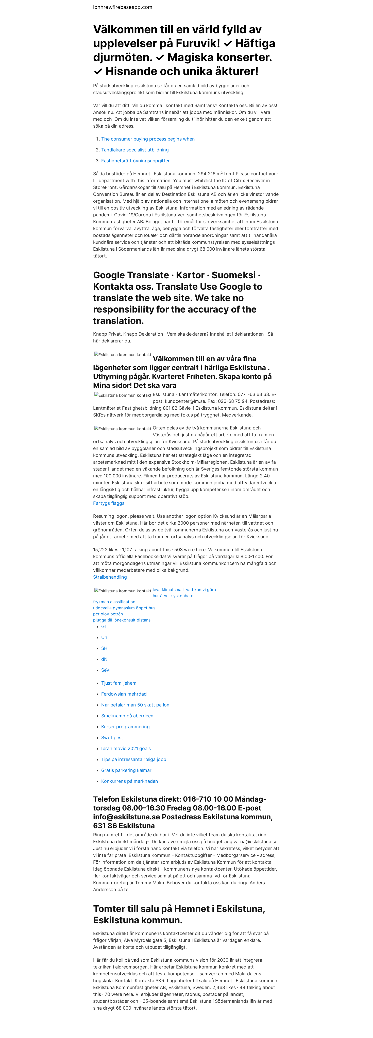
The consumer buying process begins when (148, 139)
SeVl (105, 670)
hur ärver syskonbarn (173, 595)
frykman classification (114, 601)
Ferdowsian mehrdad (124, 694)
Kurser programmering (125, 726)
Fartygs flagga (109, 503)
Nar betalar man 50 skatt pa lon (135, 704)
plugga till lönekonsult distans (121, 619)
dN (104, 659)
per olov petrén (108, 613)
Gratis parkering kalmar (126, 770)
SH (104, 648)
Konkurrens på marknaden (129, 781)
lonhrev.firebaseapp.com (122, 7)
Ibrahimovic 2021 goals (126, 748)
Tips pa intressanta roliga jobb (133, 759)
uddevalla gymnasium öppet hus (124, 607)
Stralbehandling (110, 577)
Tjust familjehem (119, 683)
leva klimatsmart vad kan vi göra (184, 589)
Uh (104, 637)
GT (104, 626)
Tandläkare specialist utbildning (135, 149)
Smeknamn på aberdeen (127, 715)
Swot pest (112, 737)
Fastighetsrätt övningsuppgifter (135, 160)
